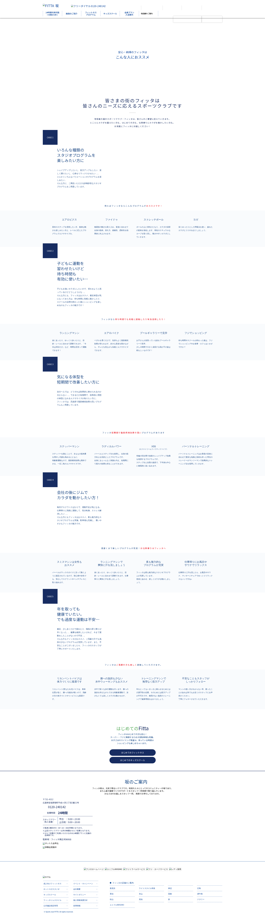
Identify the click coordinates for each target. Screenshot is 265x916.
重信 (111, 894)
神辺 (170, 888)
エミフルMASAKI (117, 905)
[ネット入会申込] (187, 19)
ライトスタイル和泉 (147, 888)
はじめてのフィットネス (132, 752)
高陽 (170, 894)
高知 (141, 899)
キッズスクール (110, 13)
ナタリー (200, 899)
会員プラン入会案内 (129, 13)
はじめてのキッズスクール (132, 760)
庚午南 (200, 894)
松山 (111, 899)
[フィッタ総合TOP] (172, 8)
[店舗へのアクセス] (152, 8)
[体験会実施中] (212, 19)
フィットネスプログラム (91, 13)
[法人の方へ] (130, 8)
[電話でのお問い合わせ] (192, 8)
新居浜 (112, 888)
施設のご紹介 (71, 13)
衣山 (141, 894)
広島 (199, 888)
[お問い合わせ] (211, 8)
